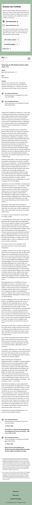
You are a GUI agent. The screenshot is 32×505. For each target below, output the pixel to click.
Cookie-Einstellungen (15, 498)
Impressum (16, 491)
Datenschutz (6, 48)
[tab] (12, 21)
